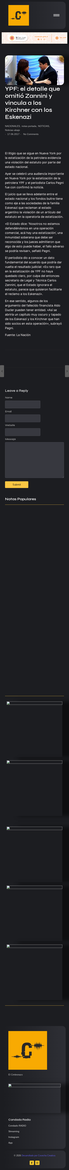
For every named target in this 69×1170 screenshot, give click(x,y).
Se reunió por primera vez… (25, 641)
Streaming (13, 1131)
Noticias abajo (12, 130)
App (10, 1142)
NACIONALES (13, 126)
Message (10, 439)
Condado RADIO (17, 1125)
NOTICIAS (44, 126)
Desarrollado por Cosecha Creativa (38, 1155)
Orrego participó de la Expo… (27, 664)
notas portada (29, 126)
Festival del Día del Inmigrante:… (29, 686)
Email (8, 411)
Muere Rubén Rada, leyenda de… (30, 572)
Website (10, 425)
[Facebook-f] (32, 1163)
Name (8, 397)
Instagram (13, 1137)
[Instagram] (37, 1163)
